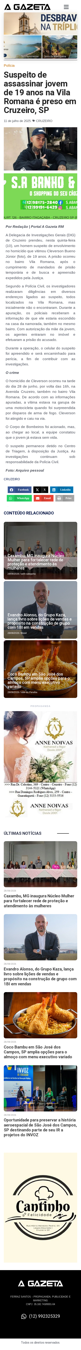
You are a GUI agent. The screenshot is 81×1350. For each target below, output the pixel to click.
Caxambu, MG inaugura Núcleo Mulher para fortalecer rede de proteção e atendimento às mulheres (36, 561)
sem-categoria (28, 574)
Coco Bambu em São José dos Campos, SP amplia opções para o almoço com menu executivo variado (39, 680)
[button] (19, 489)
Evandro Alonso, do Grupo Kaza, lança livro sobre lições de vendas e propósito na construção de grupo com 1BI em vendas (40, 621)
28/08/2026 (13, 574)
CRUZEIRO (44, 121)
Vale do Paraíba (29, 692)
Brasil (24, 633)
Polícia (9, 65)
